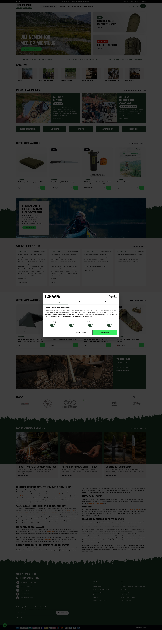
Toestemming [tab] (56, 302)
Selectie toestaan (81, 332)
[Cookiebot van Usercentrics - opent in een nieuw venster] (109, 296)
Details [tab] (81, 302)
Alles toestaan (105, 332)
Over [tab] (106, 302)
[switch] (71, 325)
